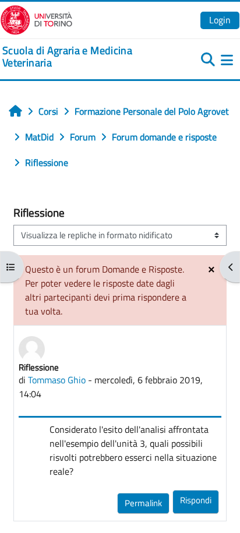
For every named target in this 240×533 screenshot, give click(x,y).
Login (220, 20)
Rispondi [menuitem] (195, 500)
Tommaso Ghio (57, 380)
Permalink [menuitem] (143, 503)
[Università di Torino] (36, 19)
